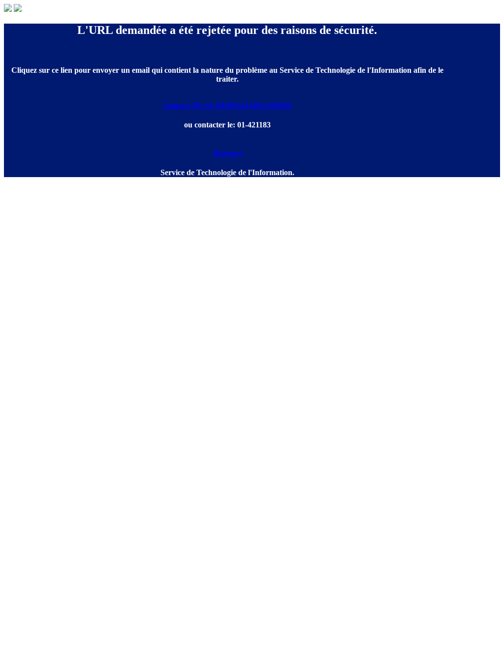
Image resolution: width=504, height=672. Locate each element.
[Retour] (227, 153)
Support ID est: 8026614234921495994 (227, 105)
